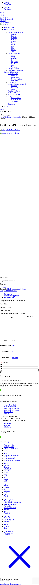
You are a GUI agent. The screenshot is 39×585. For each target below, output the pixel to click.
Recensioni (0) (9, 297)
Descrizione (8, 294)
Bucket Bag (15, 77)
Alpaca (13, 34)
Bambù (13, 36)
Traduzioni (14, 101)
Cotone (13, 41)
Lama (13, 43)
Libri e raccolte (16, 98)
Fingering (14, 62)
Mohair (13, 50)
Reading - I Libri (9, 27)
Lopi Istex (14, 87)
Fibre (9, 31)
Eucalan (14, 86)
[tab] (21, 294)
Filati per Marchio (13, 68)
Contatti (6, 413)
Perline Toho (12, 93)
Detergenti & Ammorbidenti (17, 84)
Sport (13, 65)
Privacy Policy (9, 412)
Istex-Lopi (15, 358)
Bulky (13, 56)
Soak (13, 89)
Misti (12, 48)
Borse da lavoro (13, 74)
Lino (12, 46)
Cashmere (14, 39)
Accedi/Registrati (10, 405)
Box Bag (14, 75)
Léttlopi (19, 117)
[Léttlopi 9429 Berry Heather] (19, 203)
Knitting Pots (12, 82)
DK (12, 60)
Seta (12, 51)
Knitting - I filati (9, 29)
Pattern (10, 96)
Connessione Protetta (11, 410)
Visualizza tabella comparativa (10, 584)
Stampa (3, 291)
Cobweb (14, 58)
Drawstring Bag (16, 79)
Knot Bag (14, 81)
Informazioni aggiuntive (11, 296)
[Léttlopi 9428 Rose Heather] (19, 130)
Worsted (14, 67)
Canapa (14, 38)
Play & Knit (11, 105)
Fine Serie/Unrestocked (15, 70)
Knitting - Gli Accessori (11, 72)
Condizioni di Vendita (11, 408)
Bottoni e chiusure (14, 94)
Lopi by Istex (12, 117)
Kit (8, 103)
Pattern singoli (16, 99)
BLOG (6, 106)
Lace (13, 63)
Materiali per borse (14, 91)
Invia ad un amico (11, 291)
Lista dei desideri (10, 407)
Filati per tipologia (14, 53)
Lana (13, 44)
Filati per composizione (15, 32)
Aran (13, 55)
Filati (6, 117)
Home (2, 117)
